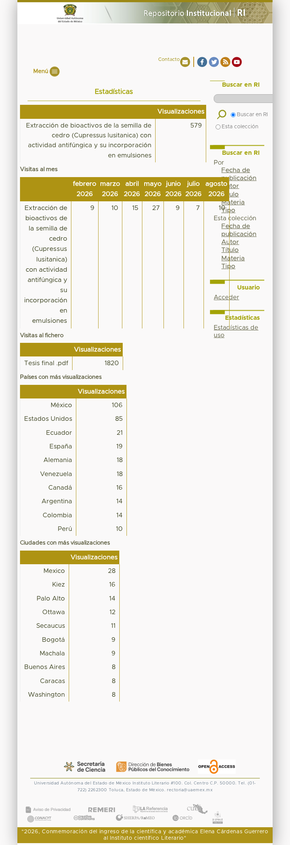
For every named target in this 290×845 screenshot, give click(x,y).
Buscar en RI (252, 114)
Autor (230, 186)
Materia (233, 202)
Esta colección (240, 126)
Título (230, 194)
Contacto (169, 59)
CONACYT (39, 811)
